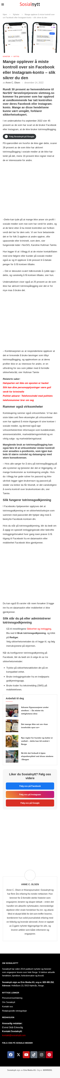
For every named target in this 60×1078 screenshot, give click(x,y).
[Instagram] (41, 1054)
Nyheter (16, 14)
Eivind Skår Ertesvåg (12, 1027)
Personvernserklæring (12, 998)
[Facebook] (10, 1054)
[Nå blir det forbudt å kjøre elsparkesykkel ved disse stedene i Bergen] (12, 756)
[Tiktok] (33, 1054)
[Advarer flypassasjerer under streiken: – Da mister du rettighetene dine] (12, 710)
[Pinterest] (49, 1054)
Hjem (5, 14)
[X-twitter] (18, 1054)
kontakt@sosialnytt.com (14, 1035)
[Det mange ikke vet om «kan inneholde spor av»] (12, 726)
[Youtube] (26, 1054)
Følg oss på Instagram (30, 794)
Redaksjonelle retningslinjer (14, 1011)
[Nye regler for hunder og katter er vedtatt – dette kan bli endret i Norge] (12, 741)
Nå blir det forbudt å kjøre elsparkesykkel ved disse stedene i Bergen (37, 756)
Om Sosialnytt (10, 963)
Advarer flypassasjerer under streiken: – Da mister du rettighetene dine (35, 710)
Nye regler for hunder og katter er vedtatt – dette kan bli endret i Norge (37, 741)
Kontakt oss (7, 1006)
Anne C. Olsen (13, 82)
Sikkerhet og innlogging (39, 629)
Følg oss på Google (30, 803)
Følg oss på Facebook (30, 786)
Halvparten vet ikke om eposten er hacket (26, 383)
